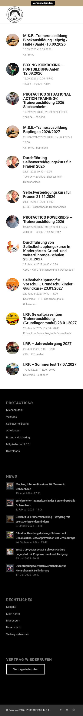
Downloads (13, 451)
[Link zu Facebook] (61, 710)
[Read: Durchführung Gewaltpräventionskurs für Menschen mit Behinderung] (10, 568)
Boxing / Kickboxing (18, 437)
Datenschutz (13, 627)
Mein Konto (13, 613)
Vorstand (11, 416)
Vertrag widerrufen (43, 3)
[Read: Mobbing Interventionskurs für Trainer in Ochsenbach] (10, 486)
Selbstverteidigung (17, 423)
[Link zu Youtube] (67, 710)
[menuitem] (43, 3)
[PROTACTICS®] (34, 14)
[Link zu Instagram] (73, 710)
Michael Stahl (14, 410)
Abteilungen (13, 430)
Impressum (13, 620)
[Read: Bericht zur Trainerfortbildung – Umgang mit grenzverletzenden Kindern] (10, 519)
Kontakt (11, 606)
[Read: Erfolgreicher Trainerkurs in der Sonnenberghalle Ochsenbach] (10, 502)
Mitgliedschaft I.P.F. (18, 444)
